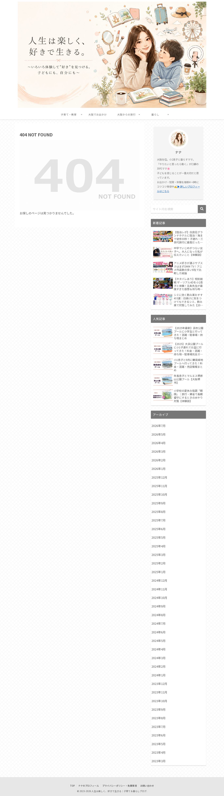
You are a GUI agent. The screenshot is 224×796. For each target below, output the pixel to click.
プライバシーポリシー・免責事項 (119, 785)
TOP (72, 785)
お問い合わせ (147, 785)
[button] (202, 209)
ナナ (178, 152)
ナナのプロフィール (88, 785)
